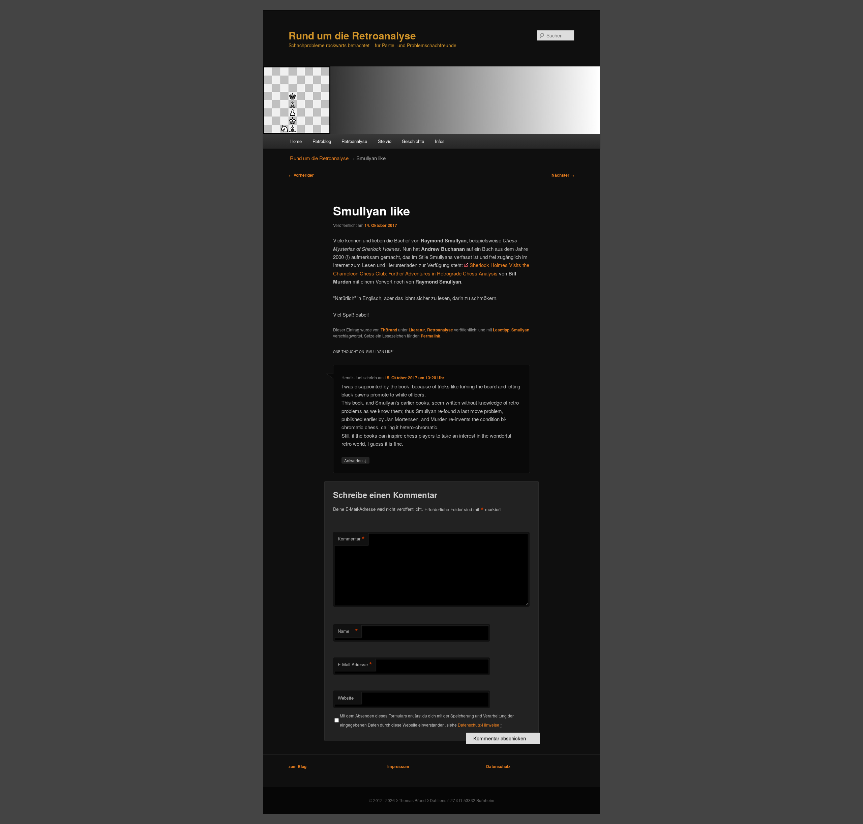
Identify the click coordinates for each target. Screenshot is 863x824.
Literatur (417, 330)
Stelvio (384, 141)
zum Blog (297, 766)
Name (348, 631)
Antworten (355, 460)
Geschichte (413, 141)
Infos (440, 141)
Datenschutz (498, 766)
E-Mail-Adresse (355, 664)
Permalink (430, 336)
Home (296, 141)
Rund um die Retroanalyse (352, 35)
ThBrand (389, 330)
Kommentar (351, 538)
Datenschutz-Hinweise (478, 725)
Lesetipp (501, 330)
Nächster (563, 175)
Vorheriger (301, 175)
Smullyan (520, 330)
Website (346, 698)
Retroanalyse (354, 141)
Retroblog (322, 141)
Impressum (398, 766)
